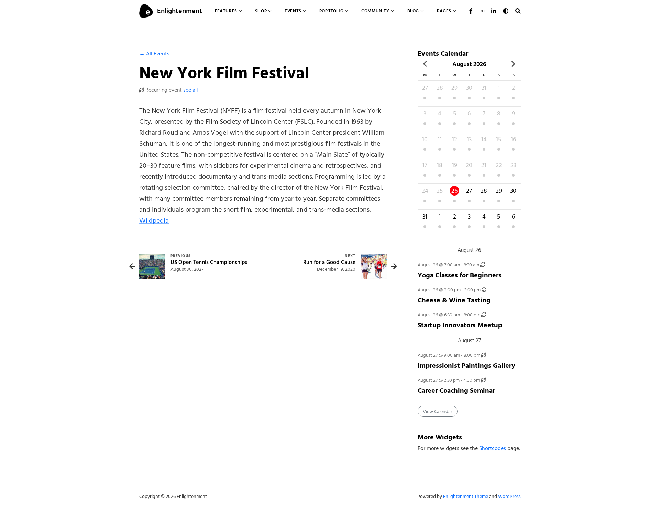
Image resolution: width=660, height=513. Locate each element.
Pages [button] (444, 11)
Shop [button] (261, 11)
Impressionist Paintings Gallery (466, 365)
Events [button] (293, 11)
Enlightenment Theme (465, 496)
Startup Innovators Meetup (460, 325)
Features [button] (226, 11)
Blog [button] (413, 11)
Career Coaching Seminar (456, 390)
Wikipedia (154, 220)
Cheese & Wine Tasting (454, 300)
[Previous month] (425, 63)
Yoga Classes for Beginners (460, 275)
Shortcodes (492, 448)
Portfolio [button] (331, 11)
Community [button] (375, 11)
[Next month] (513, 63)
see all (190, 90)
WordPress (509, 496)
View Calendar (437, 411)
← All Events (154, 53)
